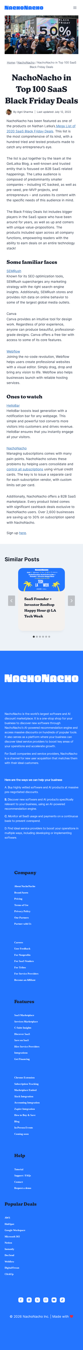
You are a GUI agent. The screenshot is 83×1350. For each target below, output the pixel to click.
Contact (18, 1181)
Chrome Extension (24, 1077)
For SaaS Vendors (24, 961)
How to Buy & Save (25, 1115)
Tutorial (18, 1169)
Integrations (21, 1052)
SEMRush (14, 271)
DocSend (9, 1255)
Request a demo (22, 1188)
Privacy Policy (22, 911)
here (22, 533)
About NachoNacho (24, 886)
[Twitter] (37, 1299)
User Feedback (22, 948)
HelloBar (13, 405)
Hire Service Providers (26, 1046)
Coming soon (21, 1134)
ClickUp (9, 1274)
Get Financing (22, 1059)
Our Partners (21, 917)
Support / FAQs (22, 1175)
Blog (16, 1121)
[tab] (34, 637)
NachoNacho (17, 448)
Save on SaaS (21, 1040)
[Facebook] (20, 1299)
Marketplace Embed (25, 1090)
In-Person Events (23, 1127)
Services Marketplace (26, 1021)
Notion (8, 1242)
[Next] (71, 601)
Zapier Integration (24, 1108)
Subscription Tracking (26, 1083)
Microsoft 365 (12, 1236)
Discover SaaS (22, 1034)
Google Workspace (15, 1230)
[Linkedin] (29, 1299)
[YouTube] (54, 1299)
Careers (18, 942)
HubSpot (9, 1224)
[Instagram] (45, 1299)
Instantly (9, 1249)
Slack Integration (23, 1096)
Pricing (18, 898)
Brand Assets (21, 892)
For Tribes (20, 967)
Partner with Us (22, 923)
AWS (7, 1217)
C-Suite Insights (22, 1027)
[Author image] (9, 112)
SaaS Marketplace (24, 1015)
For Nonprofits (22, 955)
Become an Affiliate (25, 980)
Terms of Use (21, 905)
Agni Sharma (25, 111)
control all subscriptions (25, 469)
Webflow (13, 351)
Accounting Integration (27, 1102)
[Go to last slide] (11, 601)
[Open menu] (74, 8)
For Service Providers (26, 973)
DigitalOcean (12, 1267)
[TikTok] (62, 1299)
